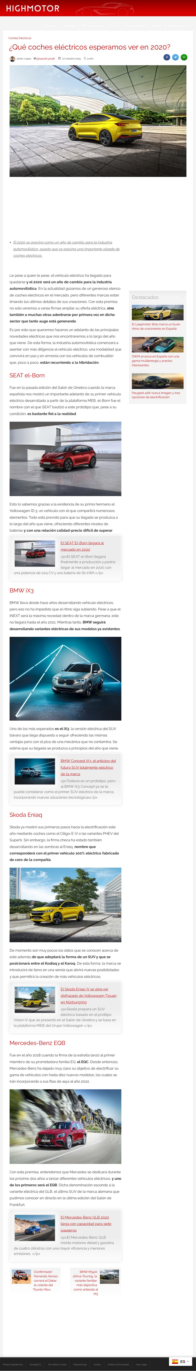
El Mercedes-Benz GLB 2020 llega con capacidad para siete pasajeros (86, 1223)
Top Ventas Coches (57, 1364)
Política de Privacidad (118, 1364)
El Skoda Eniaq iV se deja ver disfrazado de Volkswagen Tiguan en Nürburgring (89, 995)
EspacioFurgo (80, 1364)
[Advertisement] (98, 208)
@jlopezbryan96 (45, 58)
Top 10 (114, 26)
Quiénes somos (179, 26)
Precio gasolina (135, 26)
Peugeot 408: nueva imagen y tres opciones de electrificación (156, 395)
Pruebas (70, 26)
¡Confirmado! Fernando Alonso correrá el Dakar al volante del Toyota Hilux (45, 1280)
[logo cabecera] (33, 8)
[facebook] (166, 57)
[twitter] (175, 57)
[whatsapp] (184, 57)
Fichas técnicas (92, 26)
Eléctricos (51, 26)
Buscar (157, 26)
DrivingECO (35, 1364)
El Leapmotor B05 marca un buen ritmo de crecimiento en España (156, 326)
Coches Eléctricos (20, 38)
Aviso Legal (141, 1364)
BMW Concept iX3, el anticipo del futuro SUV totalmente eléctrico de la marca (88, 767)
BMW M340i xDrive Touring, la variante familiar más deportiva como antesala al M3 (85, 1283)
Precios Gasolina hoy (13, 1364)
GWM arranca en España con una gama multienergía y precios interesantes (155, 361)
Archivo (97, 1364)
